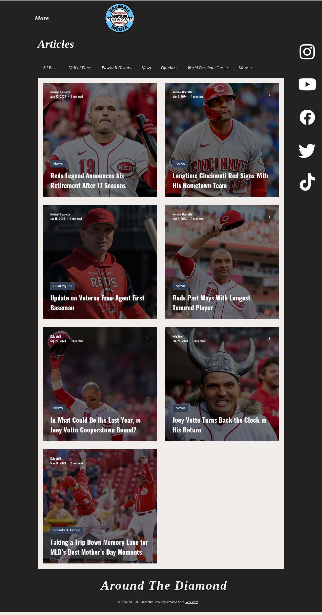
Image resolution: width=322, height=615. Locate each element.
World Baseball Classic (208, 67)
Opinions (169, 67)
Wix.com (191, 602)
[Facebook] (307, 117)
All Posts (50, 67)
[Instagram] (307, 51)
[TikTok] (307, 183)
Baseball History (117, 67)
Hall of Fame (80, 67)
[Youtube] (307, 84)
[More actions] (149, 94)
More (243, 67)
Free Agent (62, 286)
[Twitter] (307, 150)
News (146, 67)
